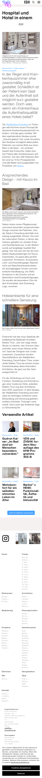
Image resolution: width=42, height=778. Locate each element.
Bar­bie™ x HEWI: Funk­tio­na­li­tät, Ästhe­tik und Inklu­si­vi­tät (31, 492)
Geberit (25, 645)
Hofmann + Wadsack (27, 613)
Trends (25, 554)
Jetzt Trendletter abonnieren (21, 513)
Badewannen (7, 638)
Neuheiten (6, 631)
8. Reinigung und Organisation (27, 579)
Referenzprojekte (9, 71)
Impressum (7, 693)
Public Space (19, 68)
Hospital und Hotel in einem (17, 15)
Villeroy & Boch (27, 667)
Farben (25, 599)
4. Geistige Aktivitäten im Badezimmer (27, 569)
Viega (24, 665)
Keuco (20, 165)
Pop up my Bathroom (27, 679)
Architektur (27, 593)
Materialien (27, 601)
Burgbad (26, 635)
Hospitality (7, 596)
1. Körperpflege (27, 562)
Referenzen (7, 593)
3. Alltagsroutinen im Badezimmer (27, 567)
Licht (24, 604)
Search (33, 2)
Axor (24, 631)
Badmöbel (6, 645)
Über (24, 675)
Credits (5, 696)
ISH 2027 (6, 679)
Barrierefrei (7, 68)
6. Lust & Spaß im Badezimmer (27, 574)
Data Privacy (7, 698)
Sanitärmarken (29, 627)
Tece (24, 662)
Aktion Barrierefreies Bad (27, 681)
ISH (3, 675)
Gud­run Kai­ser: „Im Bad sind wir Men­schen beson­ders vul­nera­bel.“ (10, 446)
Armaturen (7, 635)
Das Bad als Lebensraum (27, 557)
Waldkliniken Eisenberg (17, 124)
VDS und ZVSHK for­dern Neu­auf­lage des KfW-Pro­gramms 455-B (31, 447)
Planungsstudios (30, 610)
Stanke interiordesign (27, 618)
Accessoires (7, 633)
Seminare (6, 671)
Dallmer (25, 638)
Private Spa (7, 601)
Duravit (25, 643)
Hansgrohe (27, 650)
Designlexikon (28, 671)
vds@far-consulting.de (10, 729)
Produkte (6, 627)
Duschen (6, 640)
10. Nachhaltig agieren (27, 584)
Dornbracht (27, 640)
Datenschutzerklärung (20, 762)
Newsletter (7, 701)
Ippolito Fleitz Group (27, 623)
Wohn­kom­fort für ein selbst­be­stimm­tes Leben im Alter (9, 492)
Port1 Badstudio (27, 621)
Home (4, 554)
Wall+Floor (27, 596)
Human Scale (27, 560)
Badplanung (7, 610)
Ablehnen (21, 773)
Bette (24, 633)
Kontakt (5, 690)
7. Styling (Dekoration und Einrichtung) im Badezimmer (27, 577)
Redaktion (26, 686)
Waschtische (7, 643)
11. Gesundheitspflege (27, 586)
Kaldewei (26, 653)
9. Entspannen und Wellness (27, 582)
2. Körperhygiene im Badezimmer (27, 564)
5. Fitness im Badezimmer (27, 572)
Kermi (24, 655)
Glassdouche (27, 648)
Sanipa (25, 660)
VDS (24, 683)
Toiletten (6, 648)
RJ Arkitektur (27, 616)
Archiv (25, 589)
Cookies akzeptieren (21, 768)
